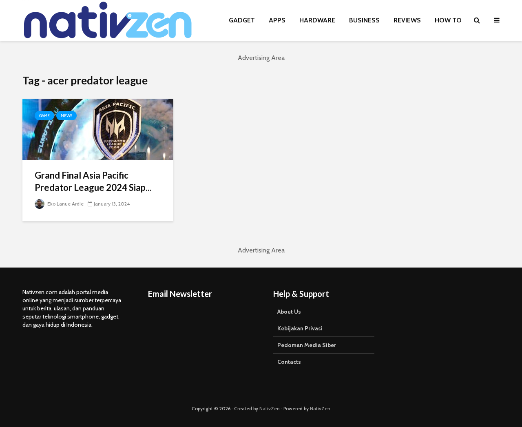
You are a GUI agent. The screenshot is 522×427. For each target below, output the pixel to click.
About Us (289, 311)
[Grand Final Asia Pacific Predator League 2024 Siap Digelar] (97, 129)
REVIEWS (407, 20)
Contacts (289, 361)
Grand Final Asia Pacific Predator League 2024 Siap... (93, 181)
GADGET (242, 20)
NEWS (66, 115)
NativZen (269, 408)
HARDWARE (317, 20)
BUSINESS (364, 20)
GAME (44, 115)
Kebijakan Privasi (300, 328)
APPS (277, 20)
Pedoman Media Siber (306, 345)
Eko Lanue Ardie (65, 204)
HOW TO (448, 20)
